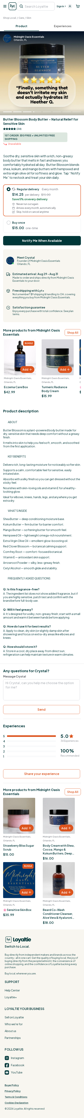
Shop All (72, 332)
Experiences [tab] (62, 26)
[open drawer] (5, 6)
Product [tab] (21, 26)
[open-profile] (70, 6)
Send (42, 709)
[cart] (78, 6)
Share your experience (41, 774)
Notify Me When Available (42, 241)
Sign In (60, 6)
